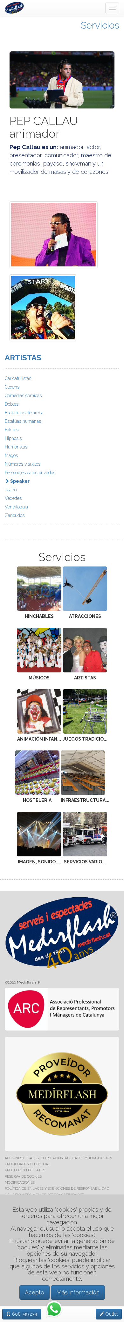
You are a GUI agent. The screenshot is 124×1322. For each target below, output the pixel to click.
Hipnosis (13, 438)
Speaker (19, 481)
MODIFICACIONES (20, 1182)
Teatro (11, 489)
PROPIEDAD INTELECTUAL (28, 1164)
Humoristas (16, 446)
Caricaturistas (18, 378)
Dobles (11, 404)
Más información (78, 1292)
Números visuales (22, 464)
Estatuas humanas (23, 421)
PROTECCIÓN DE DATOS (25, 1170)
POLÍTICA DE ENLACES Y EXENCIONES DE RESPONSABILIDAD (57, 1188)
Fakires (11, 429)
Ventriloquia (16, 506)
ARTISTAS (23, 357)
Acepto (34, 1292)
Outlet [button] (111, 1314)
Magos (11, 455)
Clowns (12, 386)
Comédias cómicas (23, 395)
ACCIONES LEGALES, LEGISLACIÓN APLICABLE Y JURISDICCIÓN (58, 1158)
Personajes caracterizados (30, 472)
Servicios (100, 25)
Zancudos (14, 515)
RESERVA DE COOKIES (23, 1176)
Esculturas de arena (24, 412)
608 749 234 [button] (24, 1314)
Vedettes (13, 498)
